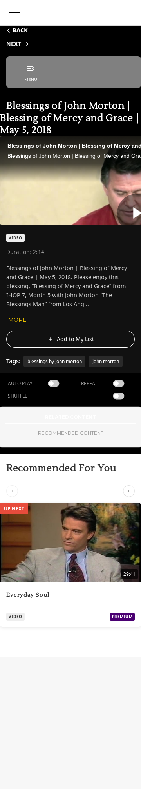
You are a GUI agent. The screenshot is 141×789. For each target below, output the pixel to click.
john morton (105, 361)
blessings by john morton (54, 361)
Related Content (70, 417)
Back (20, 30)
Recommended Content (70, 433)
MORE (17, 319)
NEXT (13, 43)
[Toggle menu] (15, 12)
